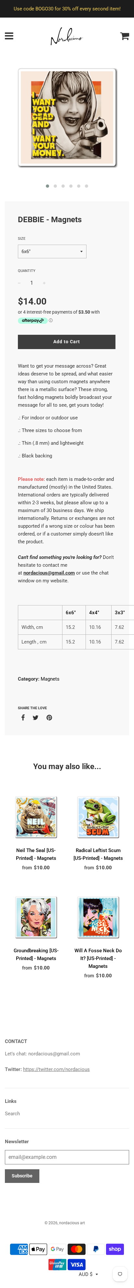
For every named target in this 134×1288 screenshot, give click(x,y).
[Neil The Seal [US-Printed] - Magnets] (36, 817)
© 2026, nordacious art (65, 1223)
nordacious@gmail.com (49, 573)
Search (12, 1114)
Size (21, 239)
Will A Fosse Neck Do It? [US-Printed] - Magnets (98, 958)
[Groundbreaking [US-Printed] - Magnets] (36, 917)
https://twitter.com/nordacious (56, 1069)
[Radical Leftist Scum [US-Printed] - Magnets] (98, 817)
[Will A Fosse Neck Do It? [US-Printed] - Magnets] (98, 917)
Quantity (26, 271)
